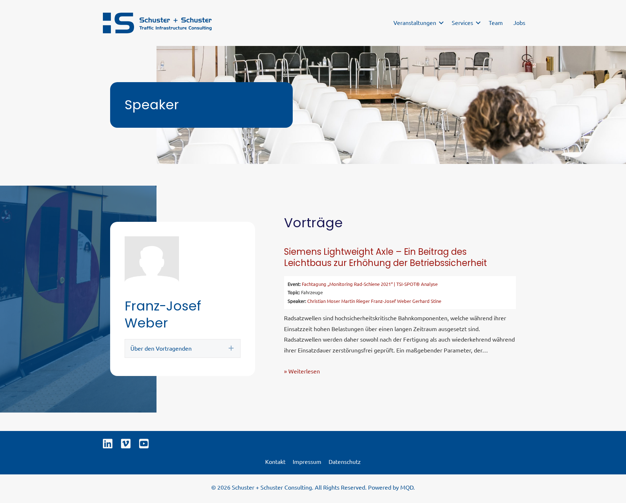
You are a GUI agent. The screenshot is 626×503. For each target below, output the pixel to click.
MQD (406, 487)
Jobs (519, 22)
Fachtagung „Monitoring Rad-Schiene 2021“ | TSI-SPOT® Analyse (370, 284)
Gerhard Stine (426, 301)
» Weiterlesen (302, 371)
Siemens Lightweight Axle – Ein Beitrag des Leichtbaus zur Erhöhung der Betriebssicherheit (385, 257)
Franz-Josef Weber (391, 301)
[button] (441, 22)
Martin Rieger (355, 301)
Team (496, 22)
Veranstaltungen (414, 22)
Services (462, 22)
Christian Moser (323, 301)
